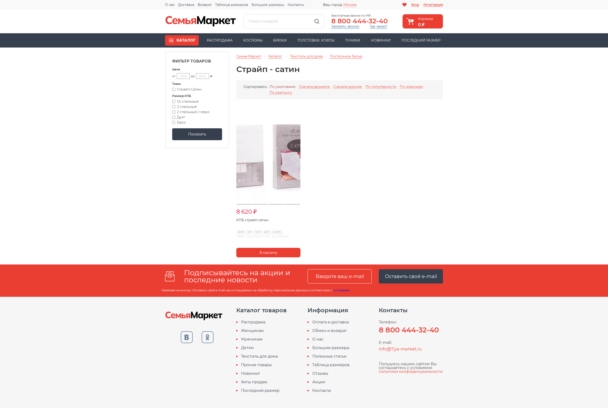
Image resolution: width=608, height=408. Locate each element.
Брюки (280, 40)
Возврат (205, 5)
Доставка (186, 5)
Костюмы (253, 40)
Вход (415, 4)
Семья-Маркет (200, 21)
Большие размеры (268, 5)
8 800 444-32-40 (359, 21)
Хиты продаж (254, 382)
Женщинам (252, 331)
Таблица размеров (231, 5)
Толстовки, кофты (316, 40)
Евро (181, 122)
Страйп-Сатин (189, 89)
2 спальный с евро (193, 112)
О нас (170, 5)
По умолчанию (282, 86)
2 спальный (187, 106)
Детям (247, 348)
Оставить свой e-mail (411, 276)
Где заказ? (378, 26)
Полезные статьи (329, 356)
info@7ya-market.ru (400, 349)
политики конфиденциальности (411, 371)
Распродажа (220, 40)
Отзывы (320, 373)
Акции (318, 382)
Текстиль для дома (259, 356)
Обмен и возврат (329, 331)
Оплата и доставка (330, 322)
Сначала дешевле (314, 87)
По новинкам (411, 87)
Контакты (296, 5)
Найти (317, 21)
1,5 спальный (188, 101)
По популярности (381, 87)
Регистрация (433, 4)
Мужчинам (252, 339)
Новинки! (381, 40)
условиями (341, 290)
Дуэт (181, 117)
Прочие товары (256, 365)
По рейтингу (281, 93)
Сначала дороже (347, 87)
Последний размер (421, 40)
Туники (352, 40)
